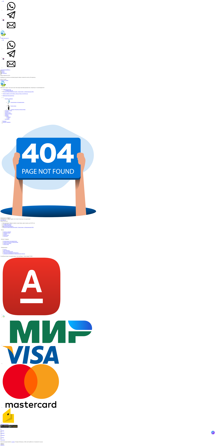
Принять (2, 443)
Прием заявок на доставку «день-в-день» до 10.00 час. (15, 93)
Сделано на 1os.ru (4, 424)
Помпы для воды (7, 243)
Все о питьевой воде (8, 251)
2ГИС (8, 118)
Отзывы (7, 115)
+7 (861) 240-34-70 (4, 38)
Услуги (4, 249)
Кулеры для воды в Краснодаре (18, 109)
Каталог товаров (9, 98)
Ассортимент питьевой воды (17, 102)
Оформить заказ (4, 80)
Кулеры (7, 111)
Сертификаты (6, 250)
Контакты (7, 119)
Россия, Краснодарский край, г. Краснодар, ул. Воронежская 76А (18, 91)
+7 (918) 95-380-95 (9, 90)
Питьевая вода (8, 110)
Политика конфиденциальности (10, 252)
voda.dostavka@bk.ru (5, 69)
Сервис (6, 114)
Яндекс (9, 117)
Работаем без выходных (8, 95)
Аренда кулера (8, 113)
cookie (13, 441)
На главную (3, 220)
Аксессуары (13, 105)
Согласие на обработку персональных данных (14, 253)
